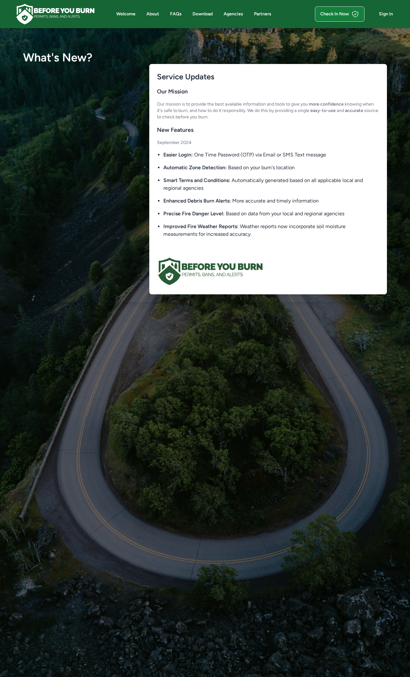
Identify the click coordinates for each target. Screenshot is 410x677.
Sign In (386, 14)
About (152, 14)
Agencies (233, 14)
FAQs (176, 14)
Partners (262, 14)
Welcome (125, 14)
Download (203, 14)
